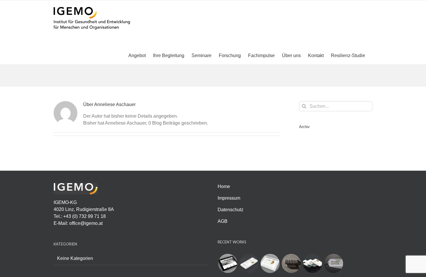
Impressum (229, 198)
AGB (222, 221)
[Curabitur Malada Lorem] (312, 263)
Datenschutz (230, 209)
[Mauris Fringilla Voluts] (249, 263)
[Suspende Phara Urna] (333, 263)
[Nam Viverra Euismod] (291, 263)
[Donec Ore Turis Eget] (228, 263)
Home (224, 186)
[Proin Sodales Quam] (270, 263)
